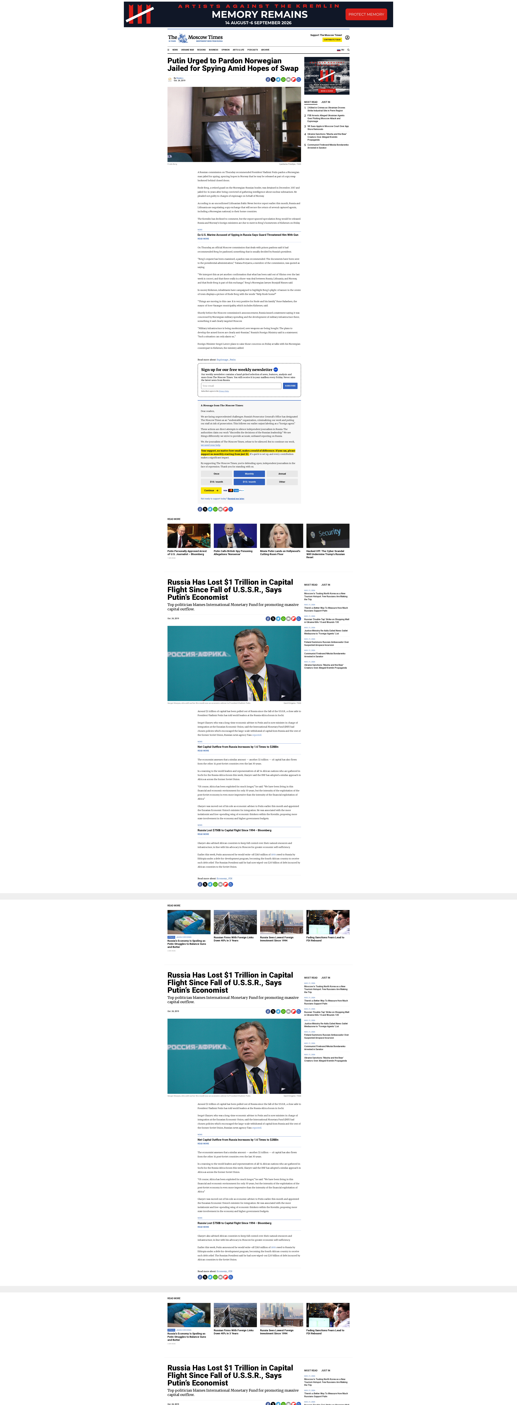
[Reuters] (170, 79)
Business (213, 50)
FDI (230, 878)
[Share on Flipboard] (293, 79)
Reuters (180, 78)
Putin (233, 359)
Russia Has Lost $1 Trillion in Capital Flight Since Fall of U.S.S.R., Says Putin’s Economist (230, 590)
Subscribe (290, 386)
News (175, 50)
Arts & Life (238, 50)
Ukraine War (187, 50)
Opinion (225, 50)
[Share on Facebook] (268, 79)
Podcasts (252, 50)
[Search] (348, 50)
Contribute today (332, 40)
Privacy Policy (224, 391)
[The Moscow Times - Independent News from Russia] (195, 37)
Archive (265, 50)
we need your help (210, 445)
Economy (222, 878)
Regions (201, 50)
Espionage (222, 359)
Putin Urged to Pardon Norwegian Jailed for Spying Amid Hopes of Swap (233, 64)
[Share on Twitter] (273, 79)
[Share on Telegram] (278, 79)
